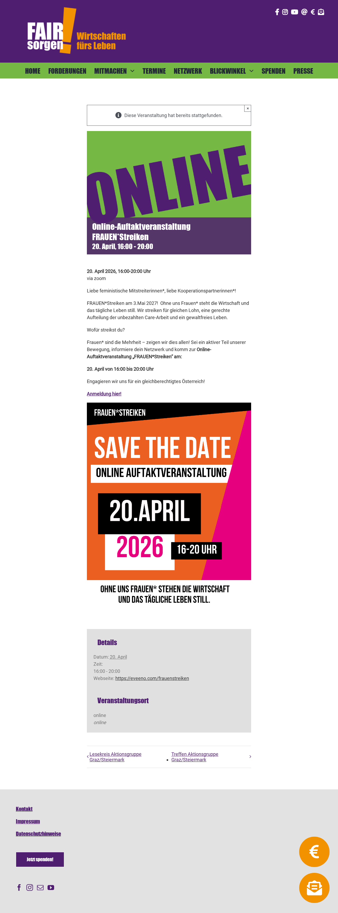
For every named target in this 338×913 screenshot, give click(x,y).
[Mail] (40, 887)
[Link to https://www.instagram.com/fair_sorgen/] (285, 12)
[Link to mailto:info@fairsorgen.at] (304, 12)
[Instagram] (29, 887)
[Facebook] (19, 887)
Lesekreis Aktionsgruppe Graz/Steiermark (116, 756)
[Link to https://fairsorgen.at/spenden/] (313, 12)
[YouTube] (51, 887)
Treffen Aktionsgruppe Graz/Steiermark (194, 756)
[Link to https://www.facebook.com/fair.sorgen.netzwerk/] (277, 12)
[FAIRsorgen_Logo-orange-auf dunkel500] (77, 6)
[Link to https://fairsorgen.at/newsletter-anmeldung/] (321, 12)
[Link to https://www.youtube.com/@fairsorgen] (294, 12)
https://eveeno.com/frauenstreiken (152, 678)
